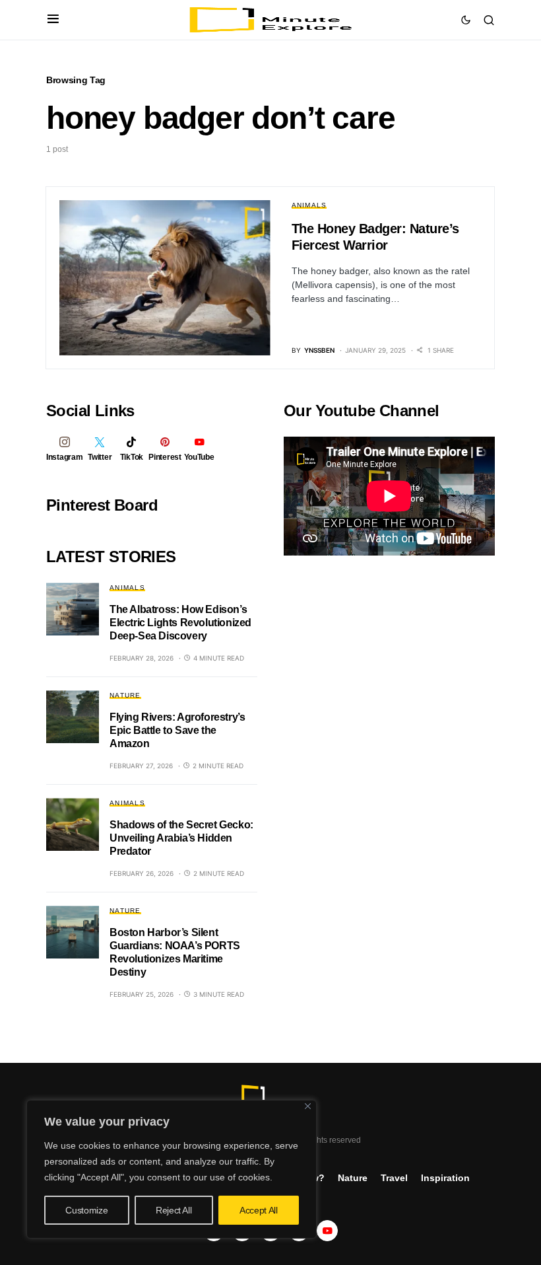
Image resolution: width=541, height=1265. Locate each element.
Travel (394, 1178)
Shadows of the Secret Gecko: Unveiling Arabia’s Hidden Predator (181, 838)
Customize (86, 1210)
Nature (125, 695)
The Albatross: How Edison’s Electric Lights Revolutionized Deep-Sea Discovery (180, 622)
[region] (171, 1169)
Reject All (174, 1210)
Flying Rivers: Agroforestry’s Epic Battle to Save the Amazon (177, 730)
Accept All (258, 1210)
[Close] (308, 1106)
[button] (53, 20)
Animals (309, 205)
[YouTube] (327, 1230)
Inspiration (445, 1178)
